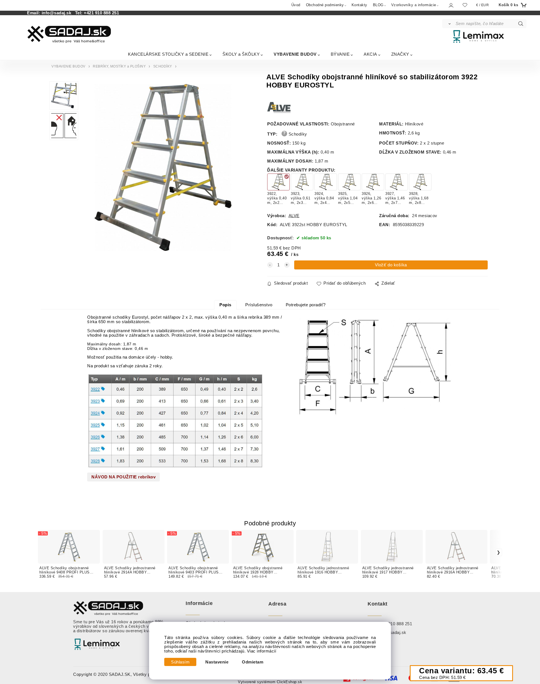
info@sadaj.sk (58, 13)
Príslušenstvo (259, 305)
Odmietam (252, 662)
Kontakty (359, 5)
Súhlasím (180, 662)
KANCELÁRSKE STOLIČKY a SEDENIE (168, 54)
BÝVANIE (340, 54)
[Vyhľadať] (448, 23)
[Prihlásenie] (451, 5)
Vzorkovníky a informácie (413, 5)
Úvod (295, 5)
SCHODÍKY (162, 66)
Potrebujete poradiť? (306, 305)
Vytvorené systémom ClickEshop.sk (270, 682)
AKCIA (370, 54)
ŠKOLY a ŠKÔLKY (241, 54)
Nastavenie (216, 662)
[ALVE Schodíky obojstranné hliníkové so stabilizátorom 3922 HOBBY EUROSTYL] (163, 167)
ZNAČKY (400, 54)
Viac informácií (261, 651)
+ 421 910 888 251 (394, 624)
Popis (225, 305)
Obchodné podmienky (325, 5)
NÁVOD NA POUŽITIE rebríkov (123, 477)
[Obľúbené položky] (465, 4)
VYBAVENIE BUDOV (295, 54)
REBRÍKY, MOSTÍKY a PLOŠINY (119, 66)
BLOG (378, 5)
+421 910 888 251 (101, 13)
